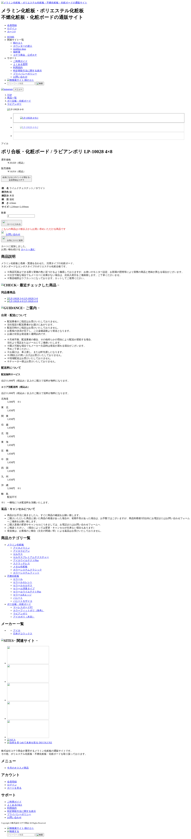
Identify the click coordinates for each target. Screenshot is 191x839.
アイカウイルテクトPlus (26, 560)
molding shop (19, 49)
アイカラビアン (21, 551)
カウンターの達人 (22, 46)
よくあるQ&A (14, 805)
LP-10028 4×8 (30, 301)
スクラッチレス (21, 563)
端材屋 (16, 52)
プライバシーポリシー (25, 73)
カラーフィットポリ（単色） (28, 610)
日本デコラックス (22, 633)
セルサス (18, 554)
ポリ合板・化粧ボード (19, 101)
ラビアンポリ (14, 104)
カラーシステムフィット (26, 573)
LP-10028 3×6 (30, 298)
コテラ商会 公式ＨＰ (25, 55)
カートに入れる (14, 224)
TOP (9, 95)
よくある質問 (20, 64)
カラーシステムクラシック (27, 569)
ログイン (12, 28)
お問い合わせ (20, 77)
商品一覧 (12, 97)
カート (11, 31)
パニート (18, 598)
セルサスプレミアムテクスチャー (31, 557)
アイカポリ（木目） (24, 616)
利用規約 (18, 67)
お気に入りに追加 (15, 240)
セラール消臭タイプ (24, 588)
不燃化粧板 (13, 576)
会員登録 (12, 25)
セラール (18, 579)
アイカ (16, 630)
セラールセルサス (22, 585)
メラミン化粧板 (15, 544)
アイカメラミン (21, 548)
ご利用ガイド (20, 61)
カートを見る (14, 788)
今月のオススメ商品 (18, 768)
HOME (10, 37)
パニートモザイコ (22, 601)
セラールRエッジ (22, 595)
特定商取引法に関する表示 (27, 70)
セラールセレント (22, 582)
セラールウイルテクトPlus (27, 591)
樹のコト (18, 43)
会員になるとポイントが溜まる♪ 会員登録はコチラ (16, 178)
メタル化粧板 (20, 566)
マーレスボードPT (23, 607)
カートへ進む (28, 249)
